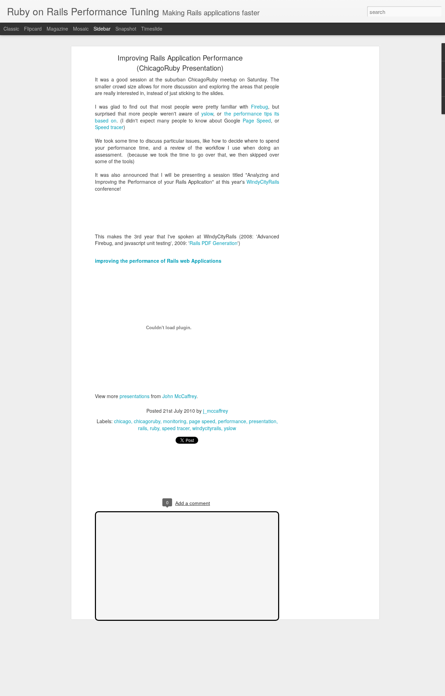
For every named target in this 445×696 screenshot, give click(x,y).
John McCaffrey (179, 396)
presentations (134, 396)
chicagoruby (147, 421)
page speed (202, 421)
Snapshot (125, 28)
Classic (11, 28)
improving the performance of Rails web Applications (158, 260)
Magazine (57, 28)
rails (142, 428)
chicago (122, 421)
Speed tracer (109, 127)
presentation (262, 421)
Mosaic (81, 28)
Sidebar (102, 28)
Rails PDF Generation (213, 242)
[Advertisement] (317, 165)
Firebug (259, 106)
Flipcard (33, 28)
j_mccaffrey (215, 410)
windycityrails (206, 428)
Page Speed (257, 120)
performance (232, 421)
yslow (207, 113)
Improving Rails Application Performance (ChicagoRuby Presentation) (180, 63)
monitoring (174, 421)
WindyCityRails (262, 181)
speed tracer (175, 428)
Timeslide (151, 28)
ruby (154, 428)
